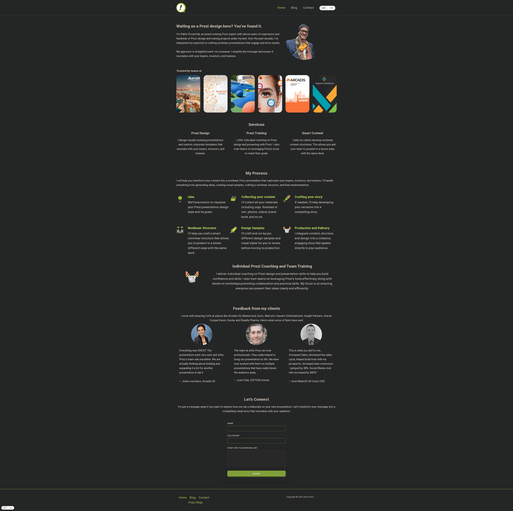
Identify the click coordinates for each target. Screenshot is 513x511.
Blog (294, 7)
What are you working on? (242, 448)
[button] (327, 8)
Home (281, 7)
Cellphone (233, 435)
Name (230, 423)
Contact (308, 7)
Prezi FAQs (195, 502)
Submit (256, 473)
